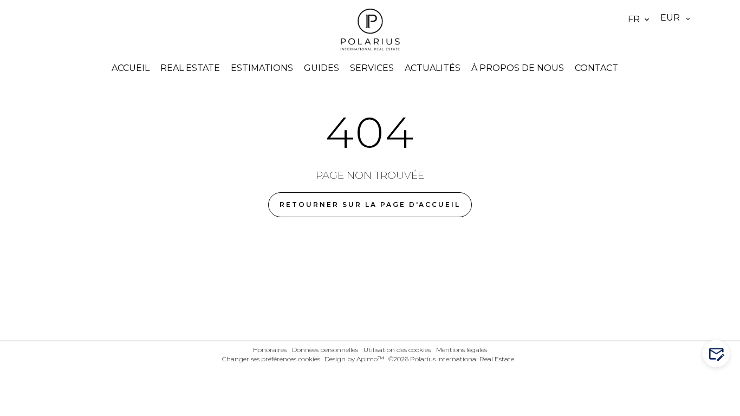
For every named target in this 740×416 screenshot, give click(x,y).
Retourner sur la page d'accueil (370, 204)
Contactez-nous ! (721, 354)
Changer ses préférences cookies (271, 359)
